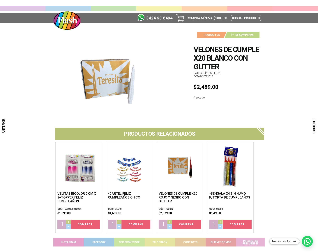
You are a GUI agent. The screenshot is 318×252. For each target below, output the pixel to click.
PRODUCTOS (212, 34)
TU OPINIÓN (159, 242)
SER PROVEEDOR (129, 242)
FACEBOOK (99, 242)
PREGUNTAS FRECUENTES (250, 242)
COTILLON (214, 73)
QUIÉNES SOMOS (221, 242)
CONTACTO (190, 242)
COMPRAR (85, 224)
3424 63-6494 (159, 18)
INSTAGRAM (68, 242)
